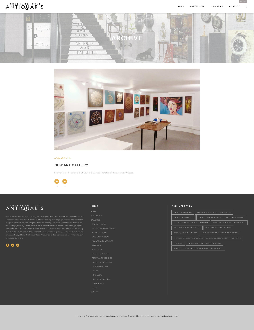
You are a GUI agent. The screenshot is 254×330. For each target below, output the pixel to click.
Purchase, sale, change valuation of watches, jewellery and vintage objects (207, 238)
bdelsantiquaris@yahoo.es (167, 316)
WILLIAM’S (96, 245)
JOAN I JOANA (98, 283)
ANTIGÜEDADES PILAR (101, 279)
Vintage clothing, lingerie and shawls (204, 243)
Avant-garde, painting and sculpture (229, 222)
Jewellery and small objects (218, 227)
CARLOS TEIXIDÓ (99, 224)
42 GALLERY (97, 275)
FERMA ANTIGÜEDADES (102, 258)
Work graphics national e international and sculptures (198, 248)
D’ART (94, 288)
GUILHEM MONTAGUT (101, 237)
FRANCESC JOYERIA (100, 254)
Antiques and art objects (210, 217)
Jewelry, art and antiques (185, 233)
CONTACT (94, 292)
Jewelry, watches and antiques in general (220, 233)
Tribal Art (178, 243)
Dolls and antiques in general (187, 227)
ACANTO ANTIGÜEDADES (102, 241)
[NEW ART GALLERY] (127, 109)
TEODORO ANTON (99, 233)
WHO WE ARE (96, 216)
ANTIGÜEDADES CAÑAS (102, 262)
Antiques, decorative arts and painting (214, 212)
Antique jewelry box (183, 212)
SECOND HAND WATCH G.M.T (104, 228)
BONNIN (95, 271)
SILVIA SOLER (97, 250)
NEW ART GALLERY (71, 165)
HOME (93, 211)
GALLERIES (95, 220)
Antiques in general (235, 217)
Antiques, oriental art (184, 217)
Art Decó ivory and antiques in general (191, 222)
